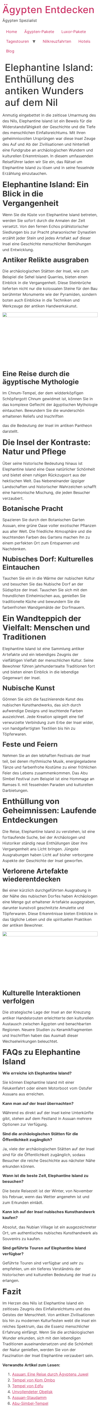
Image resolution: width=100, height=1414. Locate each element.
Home (11, 31)
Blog (10, 51)
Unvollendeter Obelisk (32, 1391)
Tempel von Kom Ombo (33, 1380)
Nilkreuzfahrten (57, 41)
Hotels (84, 41)
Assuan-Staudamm (29, 1397)
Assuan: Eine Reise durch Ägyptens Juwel (50, 1374)
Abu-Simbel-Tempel (30, 1403)
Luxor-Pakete (73, 31)
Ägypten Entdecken (48, 10)
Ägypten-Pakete (39, 31)
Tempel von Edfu (27, 1385)
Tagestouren (17, 41)
